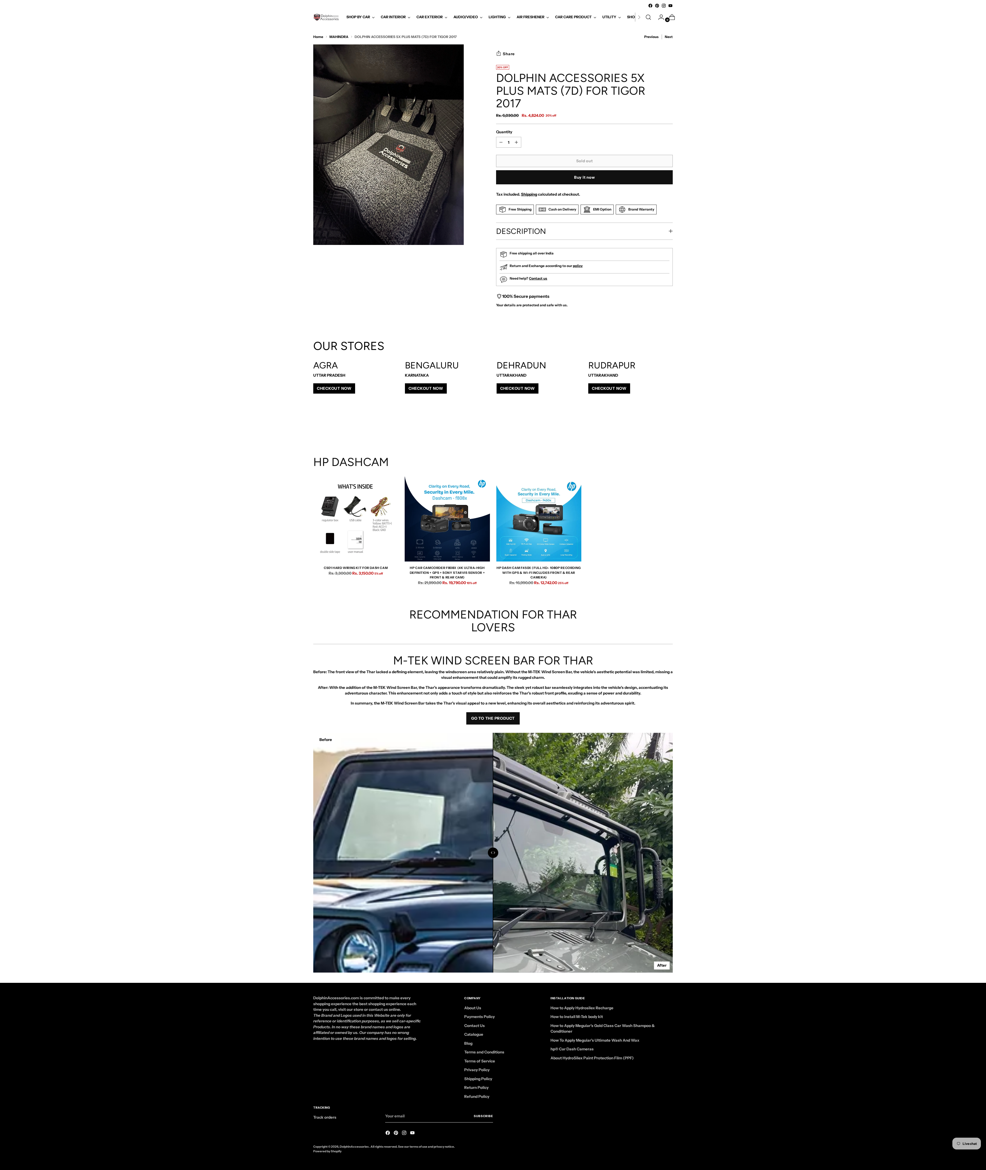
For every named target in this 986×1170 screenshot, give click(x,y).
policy (578, 266)
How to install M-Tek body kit (577, 1016)
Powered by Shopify (327, 1151)
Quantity (504, 131)
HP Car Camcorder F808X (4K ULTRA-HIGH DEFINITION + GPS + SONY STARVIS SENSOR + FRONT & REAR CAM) (447, 572)
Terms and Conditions (484, 1052)
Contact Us (474, 1025)
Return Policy (476, 1087)
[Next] (639, 17)
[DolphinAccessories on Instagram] (663, 5)
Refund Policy (476, 1096)
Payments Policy (479, 1016)
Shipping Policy (478, 1078)
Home (318, 37)
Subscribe (483, 1116)
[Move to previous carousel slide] (656, 428)
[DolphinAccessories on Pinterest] (657, 5)
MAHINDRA (338, 37)
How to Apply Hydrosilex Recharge (582, 1007)
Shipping (529, 194)
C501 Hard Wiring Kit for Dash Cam (356, 568)
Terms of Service (479, 1061)
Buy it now (584, 177)
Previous (651, 37)
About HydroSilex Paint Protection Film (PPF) (592, 1057)
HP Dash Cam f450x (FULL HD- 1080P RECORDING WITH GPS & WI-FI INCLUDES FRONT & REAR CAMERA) (539, 572)
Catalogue (473, 1034)
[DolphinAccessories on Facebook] (650, 5)
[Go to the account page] (659, 17)
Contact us (538, 278)
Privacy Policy (477, 1069)
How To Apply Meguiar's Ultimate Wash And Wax (595, 1040)
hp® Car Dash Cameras (572, 1049)
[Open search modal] (648, 17)
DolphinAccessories (354, 1146)
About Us (472, 1007)
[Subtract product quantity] (516, 142)
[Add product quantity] (501, 142)
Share (509, 53)
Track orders (324, 1117)
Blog (468, 1043)
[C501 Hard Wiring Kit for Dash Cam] (355, 519)
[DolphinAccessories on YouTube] (670, 5)
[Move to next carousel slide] (668, 427)
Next (669, 37)
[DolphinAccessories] (326, 17)
